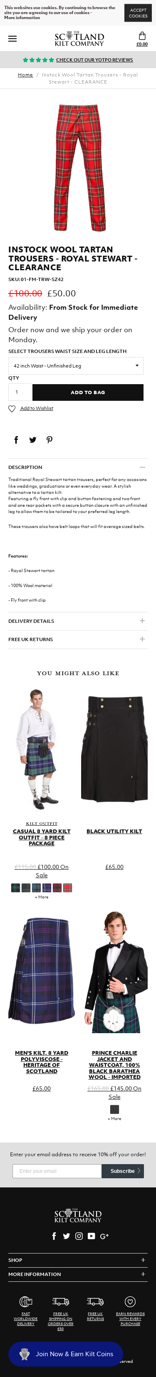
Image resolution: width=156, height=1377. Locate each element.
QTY (13, 378)
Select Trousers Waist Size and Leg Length (67, 351)
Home (25, 75)
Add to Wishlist (36, 408)
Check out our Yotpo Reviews (94, 60)
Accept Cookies (138, 13)
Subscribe (123, 1171)
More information (22, 18)
